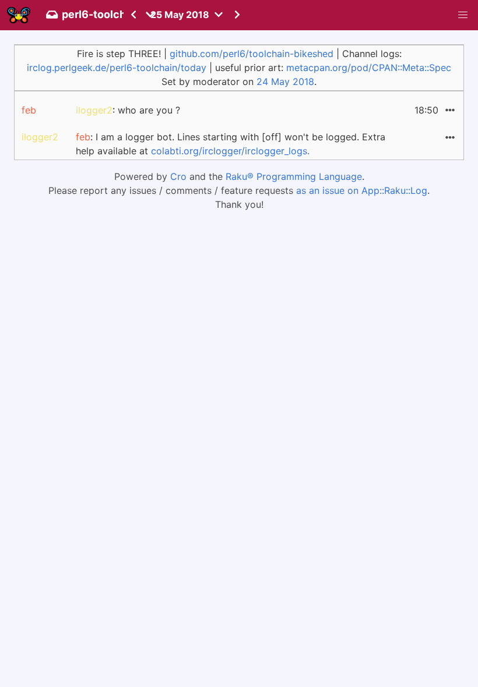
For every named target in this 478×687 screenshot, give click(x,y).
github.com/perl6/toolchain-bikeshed (251, 53)
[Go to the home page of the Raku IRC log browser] (18, 15)
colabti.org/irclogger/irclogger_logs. (230, 151)
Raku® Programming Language (294, 176)
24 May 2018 (285, 81)
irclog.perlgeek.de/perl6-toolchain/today (116, 67)
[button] (463, 15)
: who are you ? (128, 110)
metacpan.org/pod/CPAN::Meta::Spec (368, 67)
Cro (178, 176)
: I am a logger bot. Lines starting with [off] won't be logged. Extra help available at (230, 144)
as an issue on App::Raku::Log (361, 190)
